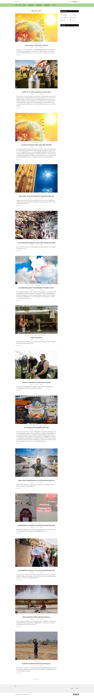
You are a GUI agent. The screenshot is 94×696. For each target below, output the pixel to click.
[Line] (76, 1)
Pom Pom (32, 47)
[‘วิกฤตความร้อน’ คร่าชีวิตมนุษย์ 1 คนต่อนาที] (36, 27)
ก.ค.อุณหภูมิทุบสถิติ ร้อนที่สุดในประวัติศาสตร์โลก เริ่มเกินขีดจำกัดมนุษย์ (36, 243)
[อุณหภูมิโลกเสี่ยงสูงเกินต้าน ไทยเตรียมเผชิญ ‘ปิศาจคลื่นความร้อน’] (36, 270)
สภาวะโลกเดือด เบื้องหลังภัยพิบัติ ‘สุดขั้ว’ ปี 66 (36, 427)
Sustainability (47, 5)
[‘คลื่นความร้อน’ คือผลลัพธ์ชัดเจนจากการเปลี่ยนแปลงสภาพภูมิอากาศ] (36, 462)
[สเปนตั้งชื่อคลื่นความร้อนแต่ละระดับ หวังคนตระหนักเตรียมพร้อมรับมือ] (36, 552)
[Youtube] (73, 1)
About (72, 688)
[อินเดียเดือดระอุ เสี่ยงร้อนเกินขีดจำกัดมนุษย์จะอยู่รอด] (36, 646)
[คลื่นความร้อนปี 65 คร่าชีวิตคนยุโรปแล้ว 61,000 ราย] (36, 599)
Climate (24, 5)
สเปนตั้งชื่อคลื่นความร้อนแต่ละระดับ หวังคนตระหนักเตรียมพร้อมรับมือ (36, 570)
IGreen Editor (32, 289)
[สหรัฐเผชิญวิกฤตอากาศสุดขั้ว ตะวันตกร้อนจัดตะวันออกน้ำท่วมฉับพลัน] (36, 507)
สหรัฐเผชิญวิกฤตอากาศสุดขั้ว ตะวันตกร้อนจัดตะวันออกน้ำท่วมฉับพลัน (36, 525)
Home (16, 5)
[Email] (74, 1)
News (20, 5)
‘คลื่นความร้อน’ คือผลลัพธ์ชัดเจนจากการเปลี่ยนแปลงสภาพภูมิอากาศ (36, 480)
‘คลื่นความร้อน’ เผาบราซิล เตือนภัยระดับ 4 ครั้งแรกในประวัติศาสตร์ (36, 196)
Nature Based (39, 5)
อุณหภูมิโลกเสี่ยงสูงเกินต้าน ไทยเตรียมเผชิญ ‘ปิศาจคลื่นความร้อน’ (36, 288)
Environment (31, 5)
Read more (18, 55)
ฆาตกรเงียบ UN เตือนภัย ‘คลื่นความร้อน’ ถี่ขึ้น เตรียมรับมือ (36, 145)
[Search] (78, 1)
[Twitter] (70, 1)
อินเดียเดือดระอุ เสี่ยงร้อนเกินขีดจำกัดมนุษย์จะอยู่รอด (36, 664)
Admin (31, 384)
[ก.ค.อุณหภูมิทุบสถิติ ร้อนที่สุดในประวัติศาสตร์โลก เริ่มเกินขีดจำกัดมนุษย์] (36, 225)
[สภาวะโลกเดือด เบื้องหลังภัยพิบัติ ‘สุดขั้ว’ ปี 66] (36, 410)
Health (53, 5)
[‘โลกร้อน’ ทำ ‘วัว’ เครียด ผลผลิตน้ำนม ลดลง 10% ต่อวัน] (36, 74)
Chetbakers (32, 244)
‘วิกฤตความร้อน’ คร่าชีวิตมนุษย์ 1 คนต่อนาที (36, 45)
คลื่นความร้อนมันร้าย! (36, 337)
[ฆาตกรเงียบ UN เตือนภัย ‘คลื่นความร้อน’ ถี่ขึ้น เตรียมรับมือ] (36, 127)
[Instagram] (71, 1)
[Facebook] (74, 694)
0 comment (41, 47)
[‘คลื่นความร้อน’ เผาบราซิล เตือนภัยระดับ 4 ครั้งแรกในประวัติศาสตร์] (36, 178)
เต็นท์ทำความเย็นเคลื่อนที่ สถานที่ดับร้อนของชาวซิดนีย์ (36, 382)
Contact (77, 688)
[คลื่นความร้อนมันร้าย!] (36, 319)
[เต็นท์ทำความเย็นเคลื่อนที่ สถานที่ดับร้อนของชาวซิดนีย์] (36, 364)
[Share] (16, 40)
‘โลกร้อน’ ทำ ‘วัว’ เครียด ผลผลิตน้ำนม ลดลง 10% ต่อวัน (36, 92)
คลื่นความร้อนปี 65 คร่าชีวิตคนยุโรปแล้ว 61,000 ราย (36, 617)
